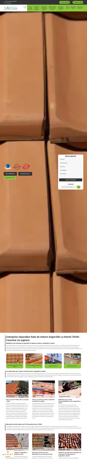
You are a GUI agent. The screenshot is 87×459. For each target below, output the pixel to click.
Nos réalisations (10, 173)
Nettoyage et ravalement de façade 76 (44, 8)
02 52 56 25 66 (65, 2)
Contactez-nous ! (25, 173)
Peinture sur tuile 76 (67, 7)
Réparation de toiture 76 (73, 7)
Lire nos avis (7, 456)
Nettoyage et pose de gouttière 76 (36, 8)
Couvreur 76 (25, 7)
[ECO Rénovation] (11, 8)
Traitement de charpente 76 (80, 7)
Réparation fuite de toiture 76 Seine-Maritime (52, 8)
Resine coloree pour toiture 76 (30, 8)
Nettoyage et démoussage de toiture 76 (61, 8)
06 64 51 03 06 (79, 2)
